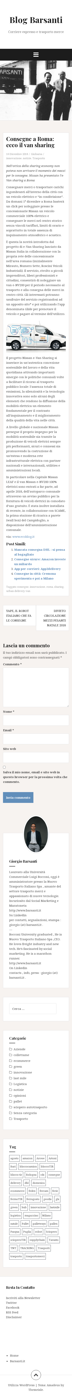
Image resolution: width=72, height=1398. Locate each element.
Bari (13, 1166)
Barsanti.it (17, 1361)
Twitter (11, 1303)
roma (49, 587)
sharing (59, 587)
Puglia (27, 1231)
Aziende (19, 1049)
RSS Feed (12, 1312)
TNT (13, 1248)
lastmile (55, 1207)
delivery (15, 1183)
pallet (18, 1101)
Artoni (52, 1158)
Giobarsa (36, 154)
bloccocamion (28, 1166)
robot (38, 1231)
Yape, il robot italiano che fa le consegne (18, 615)
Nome (8, 711)
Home (14, 1355)
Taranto (54, 1240)
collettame (21, 1055)
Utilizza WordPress (21, 1385)
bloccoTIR (47, 1166)
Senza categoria (25, 1113)
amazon (27, 1158)
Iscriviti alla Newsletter (23, 1298)
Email (8, 730)
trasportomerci (35, 1256)
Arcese (40, 1158)
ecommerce (22, 1061)
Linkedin (20, 915)
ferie (55, 1191)
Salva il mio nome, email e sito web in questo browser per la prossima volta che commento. (35, 777)
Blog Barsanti (36, 19)
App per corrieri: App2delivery (37, 569)
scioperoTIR (18, 1240)
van (28, 591)
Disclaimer (14, 1317)
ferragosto (32, 1199)
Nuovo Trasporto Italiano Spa (31, 939)
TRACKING (27, 1248)
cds (42, 1174)
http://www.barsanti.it (25, 910)
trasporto (16, 1256)
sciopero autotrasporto (30, 1107)
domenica (39, 1183)
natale (14, 1223)
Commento (12, 664)
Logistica (20, 1084)
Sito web (9, 749)
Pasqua (14, 1231)
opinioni (20, 1095)
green (18, 1066)
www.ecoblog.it (23, 537)
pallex (54, 1223)
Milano (46, 1215)
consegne (23, 587)
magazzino (31, 1215)
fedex (32, 1191)
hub (24, 1207)
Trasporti (44, 1248)
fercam (44, 1191)
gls (57, 1199)
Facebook (12, 1307)
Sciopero (51, 1231)
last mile (20, 1078)
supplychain (37, 1240)
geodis (47, 1199)
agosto (14, 1158)
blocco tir (16, 1174)
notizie (27, 158)
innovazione (14, 158)
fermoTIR (16, 1199)
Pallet (25, 1223)
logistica (15, 1215)
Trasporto (38, 158)
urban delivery (15, 591)
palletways (39, 1223)
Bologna (31, 1174)
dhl (27, 1183)
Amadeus (53, 1385)
